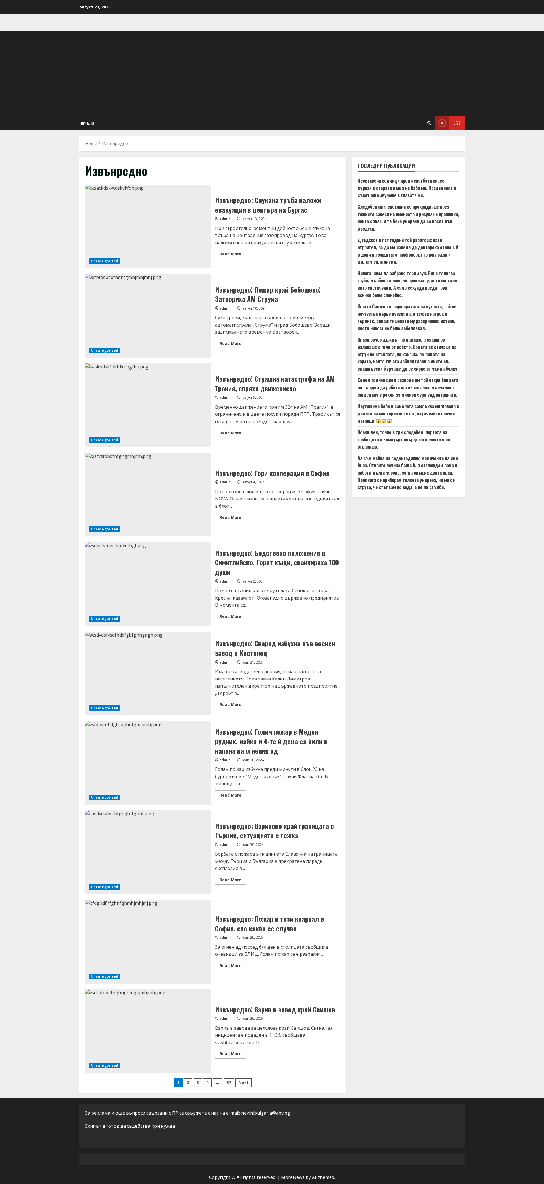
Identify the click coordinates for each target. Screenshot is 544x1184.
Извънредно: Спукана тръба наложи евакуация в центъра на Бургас (148, 226)
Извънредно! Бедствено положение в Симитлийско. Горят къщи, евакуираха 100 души (148, 584)
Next (243, 1082)
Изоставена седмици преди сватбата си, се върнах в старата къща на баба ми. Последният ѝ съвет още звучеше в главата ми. (407, 188)
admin (225, 218)
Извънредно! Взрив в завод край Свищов (148, 1031)
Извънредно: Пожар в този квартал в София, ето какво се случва (148, 942)
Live (456, 123)
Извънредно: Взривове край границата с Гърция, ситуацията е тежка (148, 852)
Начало (86, 123)
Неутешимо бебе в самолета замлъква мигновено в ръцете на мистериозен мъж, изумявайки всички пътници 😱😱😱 (408, 413)
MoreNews (293, 1177)
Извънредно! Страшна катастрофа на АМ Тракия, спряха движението (148, 405)
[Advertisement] (272, 73)
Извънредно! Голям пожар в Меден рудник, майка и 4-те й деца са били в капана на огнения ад (148, 763)
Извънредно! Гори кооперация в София (148, 495)
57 (229, 1082)
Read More (233, 255)
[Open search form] (429, 123)
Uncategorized (104, 261)
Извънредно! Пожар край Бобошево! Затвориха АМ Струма (148, 316)
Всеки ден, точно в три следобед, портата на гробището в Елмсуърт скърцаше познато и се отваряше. (404, 439)
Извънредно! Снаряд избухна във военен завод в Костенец (148, 673)
